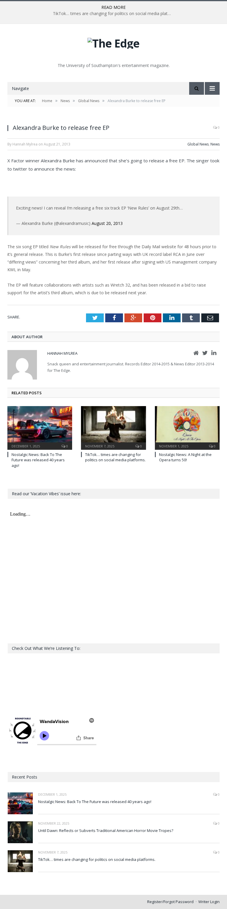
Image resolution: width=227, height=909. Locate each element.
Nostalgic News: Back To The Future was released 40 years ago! (38, 460)
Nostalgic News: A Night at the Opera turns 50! (185, 457)
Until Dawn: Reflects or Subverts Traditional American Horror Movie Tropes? (105, 830)
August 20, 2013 (107, 223)
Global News (198, 144)
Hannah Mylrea (62, 353)
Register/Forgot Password (170, 901)
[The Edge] (113, 41)
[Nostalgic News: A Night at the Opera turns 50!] (187, 427)
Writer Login (209, 901)
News (215, 144)
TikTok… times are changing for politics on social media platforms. (113, 13)
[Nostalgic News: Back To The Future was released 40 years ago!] (39, 427)
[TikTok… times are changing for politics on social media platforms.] (113, 427)
